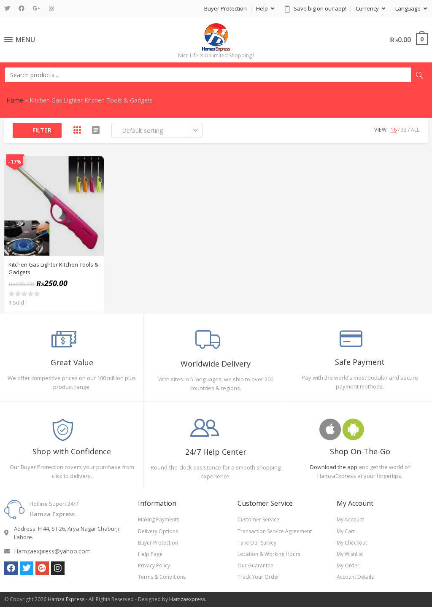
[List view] (96, 130)
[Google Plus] (37, 8)
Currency (368, 8)
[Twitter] (9, 8)
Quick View (93, 167)
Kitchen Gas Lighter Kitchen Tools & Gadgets (53, 268)
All (415, 129)
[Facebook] (21, 8)
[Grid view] (77, 130)
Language (408, 8)
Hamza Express (66, 599)
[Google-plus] (42, 568)
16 (394, 129)
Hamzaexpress (187, 599)
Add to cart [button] (93, 188)
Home (14, 100)
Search (419, 75)
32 (404, 129)
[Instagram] (51, 8)
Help (262, 8)
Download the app (333, 467)
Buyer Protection (225, 8)
